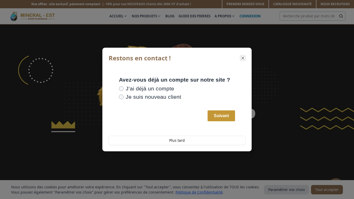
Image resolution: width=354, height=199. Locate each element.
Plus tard (177, 140)
